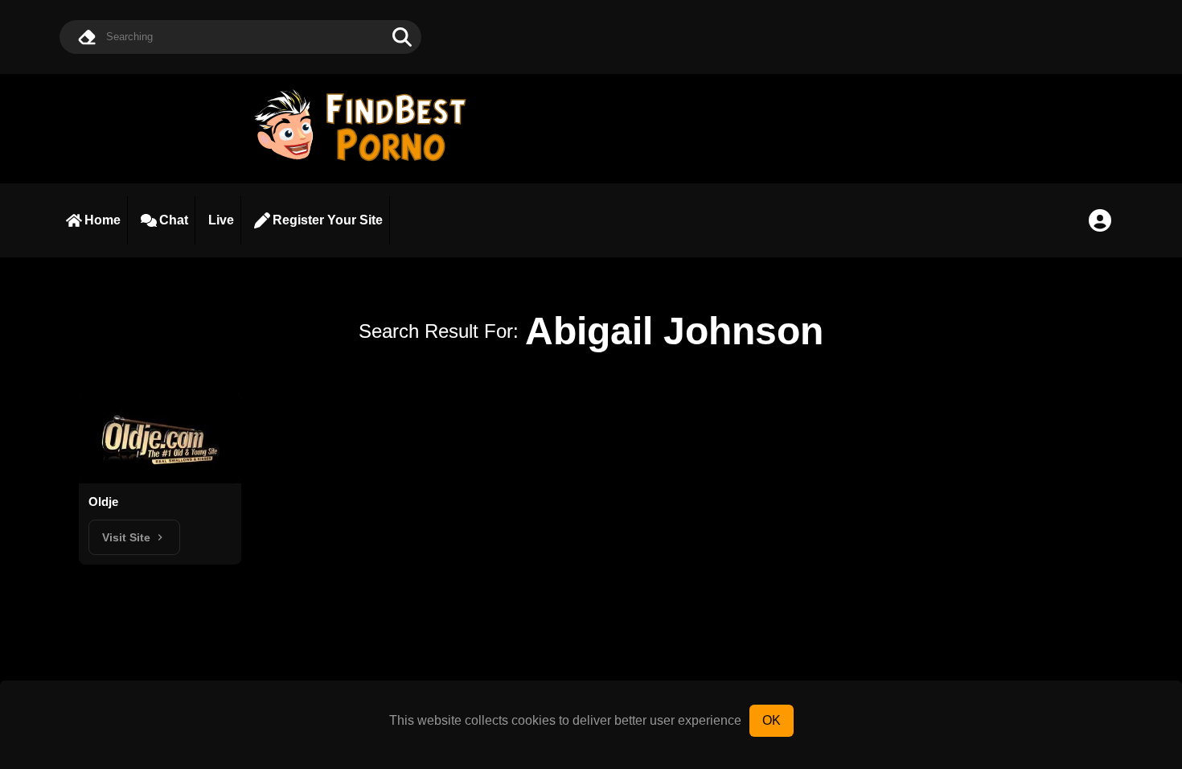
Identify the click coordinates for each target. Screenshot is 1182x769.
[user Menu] (1100, 220)
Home (102, 220)
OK (771, 720)
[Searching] (402, 37)
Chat (173, 220)
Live (221, 220)
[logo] (367, 163)
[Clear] (87, 37)
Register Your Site (328, 220)
